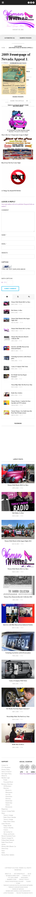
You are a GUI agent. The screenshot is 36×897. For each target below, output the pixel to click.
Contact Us (5, 765)
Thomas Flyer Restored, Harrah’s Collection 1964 (20, 337)
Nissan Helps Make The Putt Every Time (21, 384)
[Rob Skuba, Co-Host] (6, 313)
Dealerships (9, 800)
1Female (5, 63)
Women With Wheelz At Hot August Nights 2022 (20, 319)
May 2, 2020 (14, 378)
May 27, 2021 (14, 350)
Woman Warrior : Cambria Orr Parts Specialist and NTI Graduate (20, 402)
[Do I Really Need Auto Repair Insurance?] (6, 378)
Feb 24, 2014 (14, 405)
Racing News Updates (8, 855)
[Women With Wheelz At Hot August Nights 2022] (6, 321)
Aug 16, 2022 (14, 322)
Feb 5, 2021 (14, 360)
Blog (29, 873)
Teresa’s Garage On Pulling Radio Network (18, 885)
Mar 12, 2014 (14, 415)
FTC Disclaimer (6, 767)
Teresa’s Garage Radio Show (18, 887)
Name (4, 235)
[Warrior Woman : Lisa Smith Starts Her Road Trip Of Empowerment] (6, 414)
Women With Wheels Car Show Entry (18, 891)
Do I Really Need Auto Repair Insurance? (19, 375)
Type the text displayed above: (14, 269)
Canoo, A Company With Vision (19, 366)
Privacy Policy (6, 769)
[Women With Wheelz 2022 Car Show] (6, 331)
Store (3, 850)
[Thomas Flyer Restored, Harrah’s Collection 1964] (6, 340)
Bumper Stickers (26, 38)
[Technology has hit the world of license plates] (6, 359)
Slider (3, 852)
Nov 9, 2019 (14, 387)
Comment (5, 210)
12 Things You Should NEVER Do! (11, 190)
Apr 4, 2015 (14, 395)
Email (4, 244)
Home (3, 47)
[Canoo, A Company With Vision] (6, 369)
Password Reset (8, 782)
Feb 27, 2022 (14, 330)
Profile (5, 780)
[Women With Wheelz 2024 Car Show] (6, 305)
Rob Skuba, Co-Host (16, 310)
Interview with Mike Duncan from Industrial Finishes (20, 347)
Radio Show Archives (16, 393)
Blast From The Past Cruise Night (11, 163)
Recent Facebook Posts (9, 836)
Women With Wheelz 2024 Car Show (20, 302)
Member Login (6, 778)
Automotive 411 (9, 38)
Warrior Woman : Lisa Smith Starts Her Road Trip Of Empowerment (21, 412)
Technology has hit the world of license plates (21, 357)
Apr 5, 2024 (14, 304)
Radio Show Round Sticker (14, 881)
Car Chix (8, 794)
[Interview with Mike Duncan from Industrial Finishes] (6, 349)
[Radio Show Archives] (6, 396)
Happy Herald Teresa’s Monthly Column (8, 828)
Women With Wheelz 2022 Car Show (20, 328)
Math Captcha (7, 278)
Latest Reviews (6, 823)
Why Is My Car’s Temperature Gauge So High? (15, 135)
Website (5, 252)
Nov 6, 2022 (14, 312)
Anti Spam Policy (7, 773)
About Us (4, 775)
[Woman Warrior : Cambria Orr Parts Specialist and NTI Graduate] (6, 404)
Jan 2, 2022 (14, 340)
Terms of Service (6, 771)
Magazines (5, 809)
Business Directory (7, 784)
